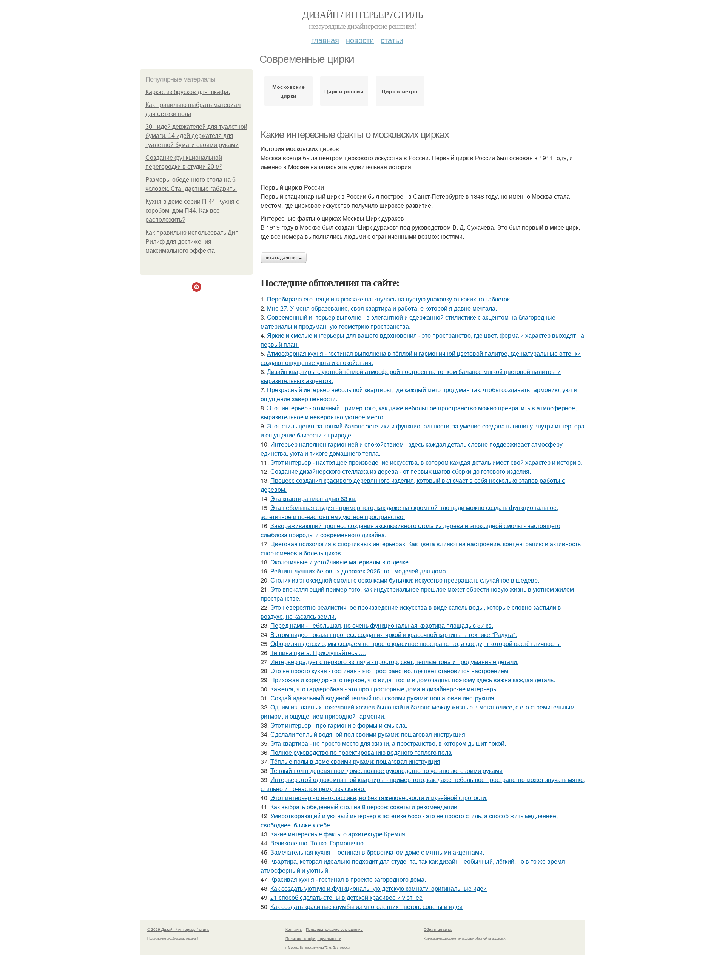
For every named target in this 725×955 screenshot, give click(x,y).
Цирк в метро (400, 91)
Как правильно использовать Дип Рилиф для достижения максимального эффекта (192, 241)
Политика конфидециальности (313, 938)
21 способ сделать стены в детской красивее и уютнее (346, 897)
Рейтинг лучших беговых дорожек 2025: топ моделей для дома (358, 571)
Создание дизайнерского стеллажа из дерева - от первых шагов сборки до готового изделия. (400, 471)
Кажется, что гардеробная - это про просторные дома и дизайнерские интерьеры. (384, 689)
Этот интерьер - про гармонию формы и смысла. (338, 725)
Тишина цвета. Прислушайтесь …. (318, 652)
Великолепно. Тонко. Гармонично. (317, 843)
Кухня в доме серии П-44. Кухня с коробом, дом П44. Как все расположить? (192, 210)
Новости (360, 39)
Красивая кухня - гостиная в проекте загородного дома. (348, 879)
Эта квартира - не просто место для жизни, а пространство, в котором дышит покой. (388, 743)
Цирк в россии (344, 91)
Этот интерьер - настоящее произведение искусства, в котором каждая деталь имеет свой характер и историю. (426, 462)
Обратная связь (438, 929)
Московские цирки (288, 91)
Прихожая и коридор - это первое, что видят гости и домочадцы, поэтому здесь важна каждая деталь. (412, 679)
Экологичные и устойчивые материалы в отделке (339, 562)
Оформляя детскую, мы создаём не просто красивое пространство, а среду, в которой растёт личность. (415, 643)
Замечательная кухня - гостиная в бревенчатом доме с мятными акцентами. (377, 852)
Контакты (293, 929)
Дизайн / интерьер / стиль (362, 14)
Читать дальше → (283, 257)
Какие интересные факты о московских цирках (355, 134)
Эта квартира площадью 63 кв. (313, 498)
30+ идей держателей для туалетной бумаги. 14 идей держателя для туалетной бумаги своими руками (196, 136)
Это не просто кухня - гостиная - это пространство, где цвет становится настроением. (390, 670)
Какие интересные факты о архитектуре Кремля (337, 834)
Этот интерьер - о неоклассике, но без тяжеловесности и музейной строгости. (378, 797)
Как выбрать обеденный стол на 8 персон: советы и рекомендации (363, 806)
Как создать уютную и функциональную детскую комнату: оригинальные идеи (378, 888)
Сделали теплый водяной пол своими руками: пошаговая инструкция (367, 734)
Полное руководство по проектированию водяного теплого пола (361, 752)
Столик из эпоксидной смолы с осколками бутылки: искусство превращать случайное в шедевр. (404, 580)
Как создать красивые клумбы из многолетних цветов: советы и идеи (366, 906)
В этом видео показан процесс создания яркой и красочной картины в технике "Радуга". (393, 634)
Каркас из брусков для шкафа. (187, 92)
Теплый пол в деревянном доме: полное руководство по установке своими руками (386, 770)
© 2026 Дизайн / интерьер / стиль (178, 929)
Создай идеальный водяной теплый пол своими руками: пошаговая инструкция (382, 698)
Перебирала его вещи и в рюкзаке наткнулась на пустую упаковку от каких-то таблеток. (389, 299)
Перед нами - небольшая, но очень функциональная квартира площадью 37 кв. (381, 625)
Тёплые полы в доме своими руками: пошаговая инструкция (355, 761)
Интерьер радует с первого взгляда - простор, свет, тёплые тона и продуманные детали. (394, 661)
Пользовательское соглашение (334, 929)
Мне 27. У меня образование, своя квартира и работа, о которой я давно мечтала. (382, 308)
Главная (325, 39)
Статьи (392, 39)
